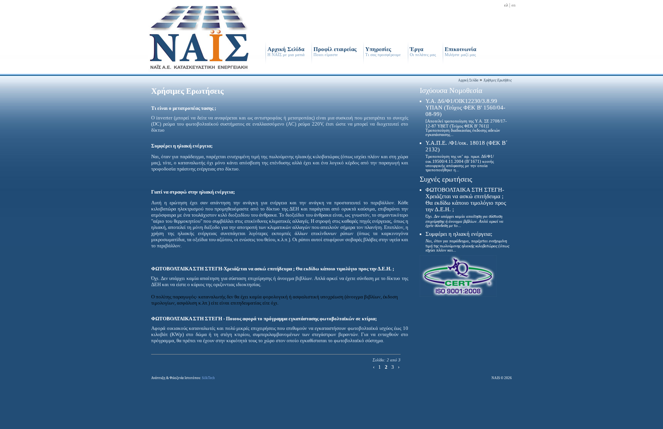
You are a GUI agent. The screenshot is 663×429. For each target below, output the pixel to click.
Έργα (423, 51)
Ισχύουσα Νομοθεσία (451, 90)
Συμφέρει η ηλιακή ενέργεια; (467, 241)
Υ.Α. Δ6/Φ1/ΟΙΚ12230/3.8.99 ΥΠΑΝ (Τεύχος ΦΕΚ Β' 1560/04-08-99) (466, 117)
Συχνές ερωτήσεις (446, 179)
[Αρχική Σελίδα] (199, 72)
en (513, 5)
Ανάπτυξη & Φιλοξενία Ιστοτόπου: (183, 378)
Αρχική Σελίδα (286, 51)
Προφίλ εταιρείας (334, 51)
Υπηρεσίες (383, 51)
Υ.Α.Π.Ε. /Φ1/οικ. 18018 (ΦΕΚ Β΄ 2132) (467, 156)
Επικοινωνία (460, 51)
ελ (506, 5)
